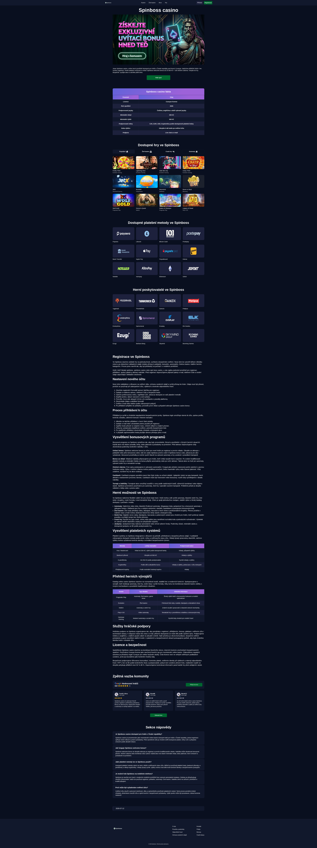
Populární (122, 151)
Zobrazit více (158, 715)
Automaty (192, 151)
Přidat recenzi (194, 684)
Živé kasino (145, 151)
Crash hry (169, 151)
